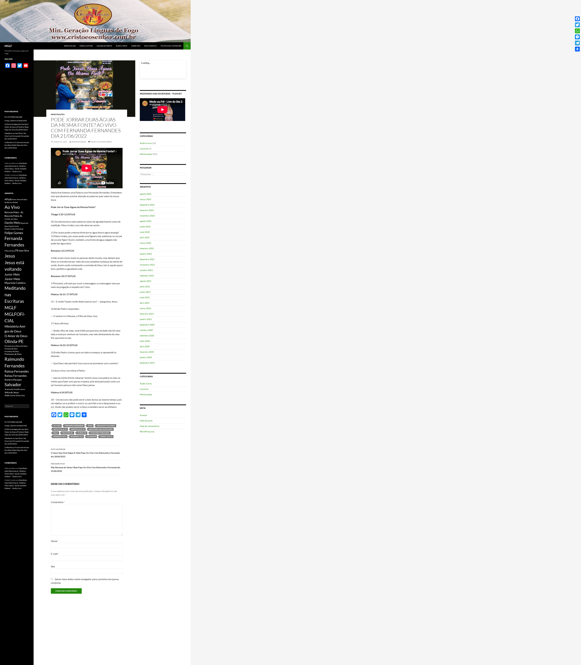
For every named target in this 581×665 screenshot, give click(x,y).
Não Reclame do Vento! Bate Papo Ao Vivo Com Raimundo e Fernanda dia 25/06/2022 (85, 467)
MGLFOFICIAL (67, 433)
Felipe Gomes (14, 233)
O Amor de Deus (16, 336)
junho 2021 (145, 292)
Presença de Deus (11, 349)
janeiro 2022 (146, 253)
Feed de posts (146, 420)
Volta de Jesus (12, 392)
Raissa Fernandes (17, 371)
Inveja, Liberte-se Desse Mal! (16, 120)
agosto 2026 (145, 194)
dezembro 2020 (147, 324)
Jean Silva (24, 250)
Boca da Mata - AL (14, 212)
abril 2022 (144, 237)
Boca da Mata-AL (14, 215)
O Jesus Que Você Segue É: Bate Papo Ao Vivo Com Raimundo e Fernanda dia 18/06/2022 (85, 453)
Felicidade (19, 229)
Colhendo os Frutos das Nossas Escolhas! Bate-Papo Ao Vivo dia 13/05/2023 (17, 145)
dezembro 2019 (147, 362)
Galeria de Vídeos (104, 46)
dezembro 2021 (147, 259)
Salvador (91, 436)
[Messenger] (577, 37)
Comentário (58, 502)
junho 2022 (145, 226)
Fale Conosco (150, 46)
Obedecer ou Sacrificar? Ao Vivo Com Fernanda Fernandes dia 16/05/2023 (17, 136)
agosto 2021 (145, 281)
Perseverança (10, 346)
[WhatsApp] (577, 31)
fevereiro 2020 (147, 352)
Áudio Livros (121, 46)
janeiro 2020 (146, 357)
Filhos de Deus (10, 251)
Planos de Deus (22, 346)
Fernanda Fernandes (74, 426)
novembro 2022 (147, 215)
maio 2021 (145, 297)
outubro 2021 (146, 270)
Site (53, 566)
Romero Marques (13, 379)
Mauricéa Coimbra (15, 282)
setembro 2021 (147, 275)
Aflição (8, 199)
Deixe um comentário (101, 142)
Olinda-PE (81, 433)
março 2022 (145, 243)
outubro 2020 (146, 330)
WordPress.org (147, 431)
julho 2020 (145, 341)
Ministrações (58, 114)
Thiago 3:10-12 (106, 436)
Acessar (143, 415)
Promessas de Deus (13, 354)
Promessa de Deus (12, 351)
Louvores (144, 148)
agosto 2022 (145, 221)
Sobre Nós (135, 46)
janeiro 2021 (146, 319)
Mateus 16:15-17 (60, 429)
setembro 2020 (147, 335)
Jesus (90, 426)
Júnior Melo (12, 279)
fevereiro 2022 (147, 248)
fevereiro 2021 (147, 313)
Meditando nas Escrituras (101, 429)
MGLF (8, 46)
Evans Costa (10, 229)
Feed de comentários (149, 426)
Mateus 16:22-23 (78, 429)
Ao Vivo (57, 426)
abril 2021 (144, 303)
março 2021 (145, 308)
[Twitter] (577, 25)
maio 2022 (145, 232)
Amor (14, 199)
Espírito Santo (14, 226)
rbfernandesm (78, 142)
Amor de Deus (22, 199)
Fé (16, 250)
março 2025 (145, 199)
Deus (6, 226)
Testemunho (9, 389)
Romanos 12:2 (77, 436)
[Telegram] (577, 43)
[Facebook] (577, 19)
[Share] (577, 49)
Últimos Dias (20, 395)
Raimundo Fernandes (100, 433)
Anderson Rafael (11, 202)
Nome (55, 541)
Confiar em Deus (11, 219)
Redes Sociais (70, 46)
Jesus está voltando (106, 426)
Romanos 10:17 (59, 436)
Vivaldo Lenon (19, 389)
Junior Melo (12, 274)
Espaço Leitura (86, 46)
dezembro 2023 (147, 204)
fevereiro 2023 (147, 210)
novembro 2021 (147, 264)
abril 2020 (144, 346)
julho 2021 (145, 286)
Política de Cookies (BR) (171, 46)
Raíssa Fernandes (16, 375)
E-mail (55, 553)
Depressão (24, 223)
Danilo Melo (12, 222)
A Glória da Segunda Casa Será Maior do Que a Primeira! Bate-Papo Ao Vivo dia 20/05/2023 (17, 127)
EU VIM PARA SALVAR (13, 117)
